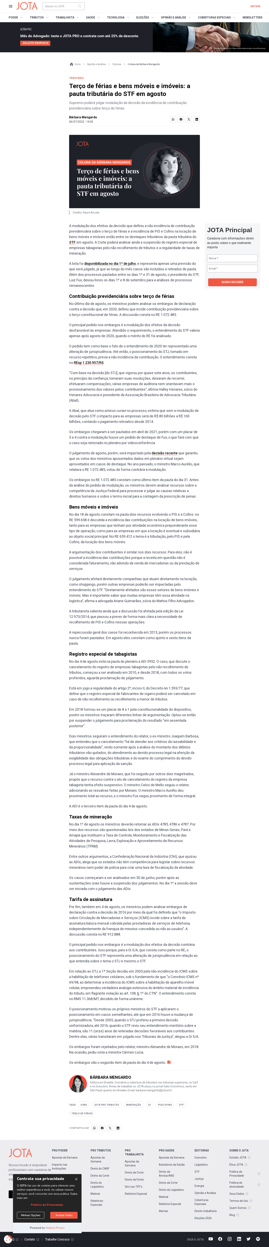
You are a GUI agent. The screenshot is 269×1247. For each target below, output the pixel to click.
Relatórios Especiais (97, 1202)
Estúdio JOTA (237, 1157)
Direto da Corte (100, 1175)
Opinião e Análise (205, 1193)
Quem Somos (238, 1207)
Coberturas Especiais (202, 1202)
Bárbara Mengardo (83, 117)
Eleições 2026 (203, 1218)
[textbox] (61, 6)
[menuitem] (16, 17)
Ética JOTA (236, 1164)
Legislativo (201, 1164)
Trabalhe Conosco (57, 1239)
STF (72, 242)
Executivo (201, 1157)
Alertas (163, 1211)
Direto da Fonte (134, 1179)
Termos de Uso (238, 1200)
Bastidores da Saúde (172, 1164)
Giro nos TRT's (133, 1186)
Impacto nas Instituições (59, 1166)
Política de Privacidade (236, 1173)
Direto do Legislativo (97, 1184)
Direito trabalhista (206, 1211)
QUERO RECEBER (232, 282)
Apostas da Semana (64, 1157)
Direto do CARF (100, 1168)
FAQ (11, 1239)
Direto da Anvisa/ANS (166, 1173)
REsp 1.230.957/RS (89, 363)
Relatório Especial (136, 1193)
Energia (199, 1185)
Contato (29, 1239)
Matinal (95, 1193)
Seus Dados (236, 1193)
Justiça (199, 1178)
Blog (232, 1215)
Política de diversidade (236, 1184)
